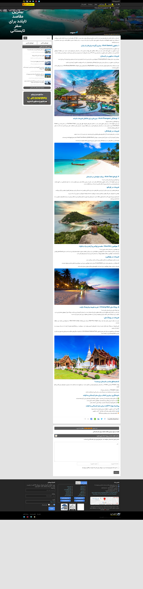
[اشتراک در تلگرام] (91, 419)
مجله (96, 4)
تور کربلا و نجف (68, 494)
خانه (117, 4)
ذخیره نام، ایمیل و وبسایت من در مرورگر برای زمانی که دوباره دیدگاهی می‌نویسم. (99, 467)
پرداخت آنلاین (25, 514)
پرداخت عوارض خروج (96, 492)
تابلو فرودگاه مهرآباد (103, 494)
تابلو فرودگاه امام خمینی (111, 494)
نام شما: (53, 488)
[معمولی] (90, 428)
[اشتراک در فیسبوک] (104, 419)
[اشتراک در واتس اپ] (94, 419)
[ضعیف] (91, 428)
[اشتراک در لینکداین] (98, 419)
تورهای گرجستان (68, 495)
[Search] (25, 38)
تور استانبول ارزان (67, 489)
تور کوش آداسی (81, 495)
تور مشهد (82, 489)
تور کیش (82, 486)
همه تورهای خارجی (65, 498)
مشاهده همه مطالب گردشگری (37, 88)
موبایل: (53, 493)
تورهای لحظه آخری (79, 501)
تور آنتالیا (82, 492)
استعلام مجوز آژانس (113, 492)
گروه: (53, 499)
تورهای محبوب (84, 483)
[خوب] (86, 428)
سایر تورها (78, 483)
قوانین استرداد (33, 514)
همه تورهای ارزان (65, 501)
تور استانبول (81, 494)
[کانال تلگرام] (2, 581)
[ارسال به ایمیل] (88, 419)
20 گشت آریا (102, 517)
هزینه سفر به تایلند (104, 8)
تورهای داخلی (44, 42)
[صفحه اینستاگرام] (2, 585)
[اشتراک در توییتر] (101, 419)
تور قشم (82, 488)
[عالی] (85, 428)
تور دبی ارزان (68, 492)
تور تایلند (69, 488)
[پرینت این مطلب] (85, 419)
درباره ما (90, 4)
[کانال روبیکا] (2, 575)
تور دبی (82, 491)
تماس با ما (84, 4)
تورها (109, 4)
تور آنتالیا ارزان (68, 491)
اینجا (105, 510)
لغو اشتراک (44, 504)
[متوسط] (88, 428)
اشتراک (51, 504)
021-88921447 (29, 4)
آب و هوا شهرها (96, 494)
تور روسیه (69, 486)
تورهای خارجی (29, 42)
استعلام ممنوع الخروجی (104, 492)
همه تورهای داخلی (79, 498)
